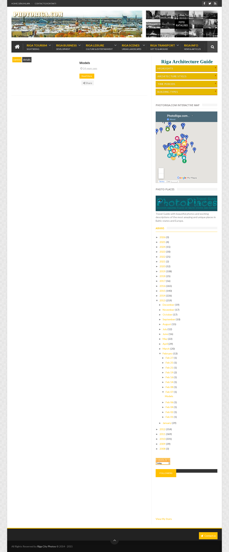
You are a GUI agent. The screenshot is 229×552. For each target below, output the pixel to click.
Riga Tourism (37, 47)
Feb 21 (170, 367)
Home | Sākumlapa (20, 3)
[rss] (215, 3)
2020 (163, 266)
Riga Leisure (99, 47)
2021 (163, 261)
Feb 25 (170, 362)
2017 (163, 280)
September (169, 319)
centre (17, 59)
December (169, 304)
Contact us (210, 535)
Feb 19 (170, 372)
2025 (163, 241)
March (166, 348)
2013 (163, 300)
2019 (163, 271)
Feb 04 (170, 407)
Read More (87, 76)
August (167, 324)
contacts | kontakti (45, 3)
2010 (163, 438)
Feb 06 (170, 402)
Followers (166, 473)
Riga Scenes (131, 47)
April (165, 343)
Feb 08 (170, 387)
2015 (163, 290)
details (27, 59)
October (168, 314)
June (166, 333)
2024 (163, 246)
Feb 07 (170, 391)
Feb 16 (170, 377)
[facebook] (204, 3)
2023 (163, 251)
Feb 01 (170, 416)
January (167, 422)
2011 (163, 434)
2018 (163, 276)
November (169, 309)
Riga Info (192, 47)
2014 (163, 295)
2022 (163, 256)
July (165, 329)
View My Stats (164, 518)
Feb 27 (170, 357)
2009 (163, 443)
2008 (163, 448)
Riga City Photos (46, 546)
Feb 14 (170, 382)
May (165, 338)
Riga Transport (162, 47)
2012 (163, 429)
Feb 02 (170, 412)
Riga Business (66, 47)
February (168, 353)
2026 (163, 237)
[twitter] (209, 3)
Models (84, 63)
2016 (163, 285)
